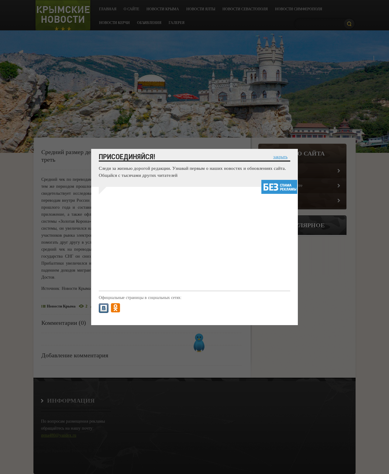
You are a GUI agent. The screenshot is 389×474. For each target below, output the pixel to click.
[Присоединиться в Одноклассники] (115, 308)
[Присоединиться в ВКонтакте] (103, 308)
